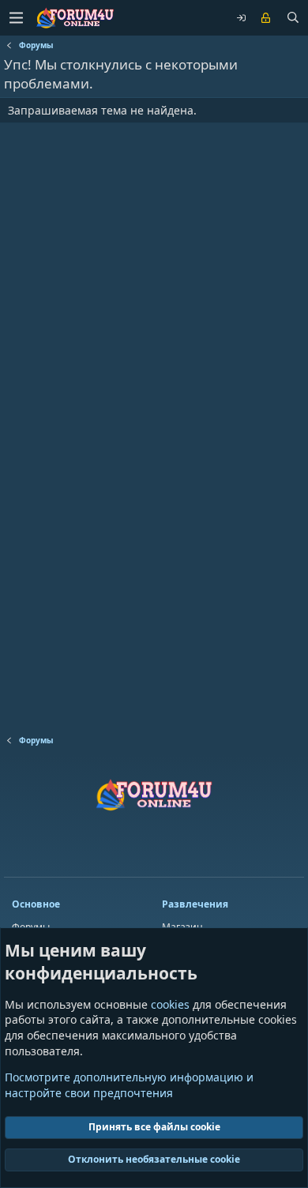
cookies (170, 1004)
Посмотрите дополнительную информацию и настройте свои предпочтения (129, 1085)
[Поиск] (293, 18)
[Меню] (16, 18)
